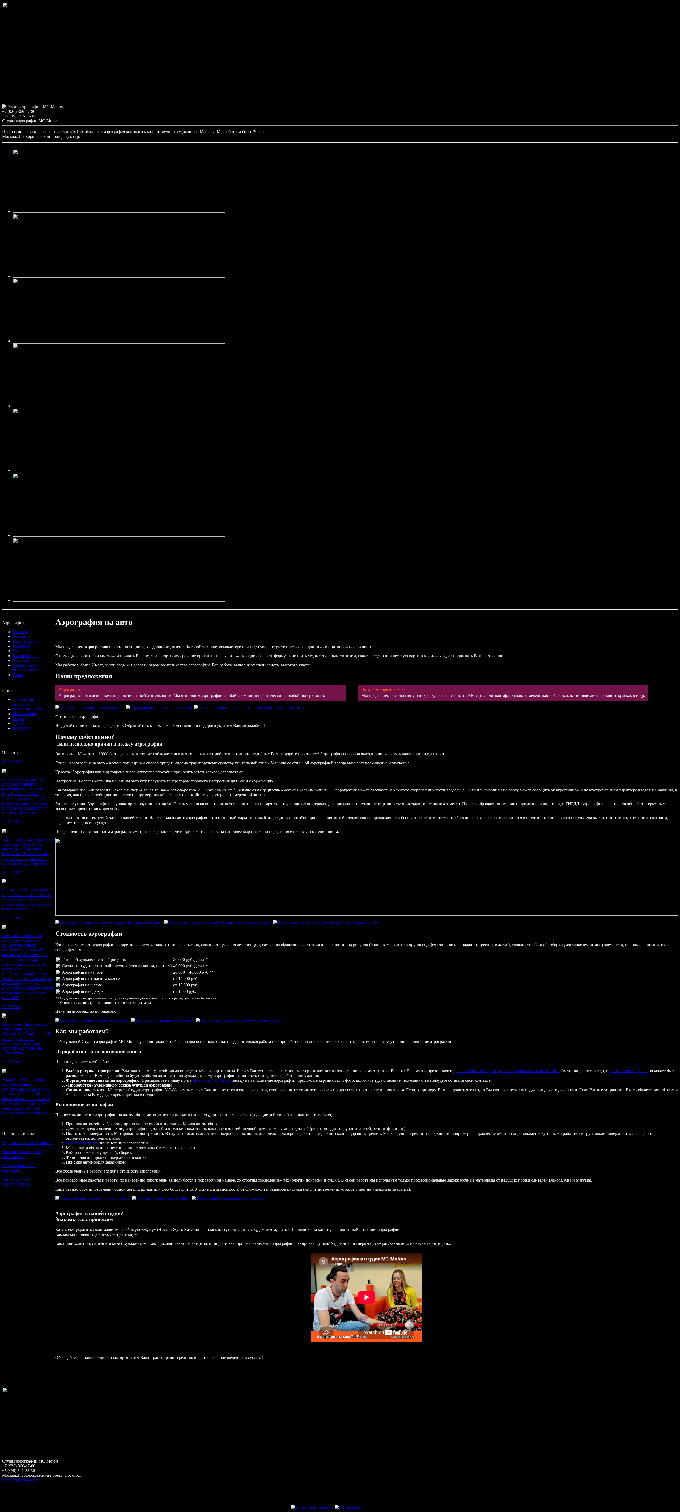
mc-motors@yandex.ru (212, 1080)
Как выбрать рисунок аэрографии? (21, 1154)
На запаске (22, 651)
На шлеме (22, 646)
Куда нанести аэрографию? (26, 1142)
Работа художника (82, 1143)
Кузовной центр (27, 709)
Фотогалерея (24, 714)
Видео (18, 718)
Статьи (19, 723)
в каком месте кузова (629, 1070)
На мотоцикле (26, 641)
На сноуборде (25, 655)
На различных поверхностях (26, 667)
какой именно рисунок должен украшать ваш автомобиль (508, 1070)
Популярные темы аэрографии (18, 1168)
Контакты (22, 728)
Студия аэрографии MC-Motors (30, 120)
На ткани (21, 660)
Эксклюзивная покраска (26, 701)
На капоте (22, 636)
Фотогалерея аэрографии (78, 716)
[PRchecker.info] (350, 1507)
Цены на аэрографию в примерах (85, 1011)
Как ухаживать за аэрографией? (17, 1181)
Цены (18, 674)
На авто (20, 631)
